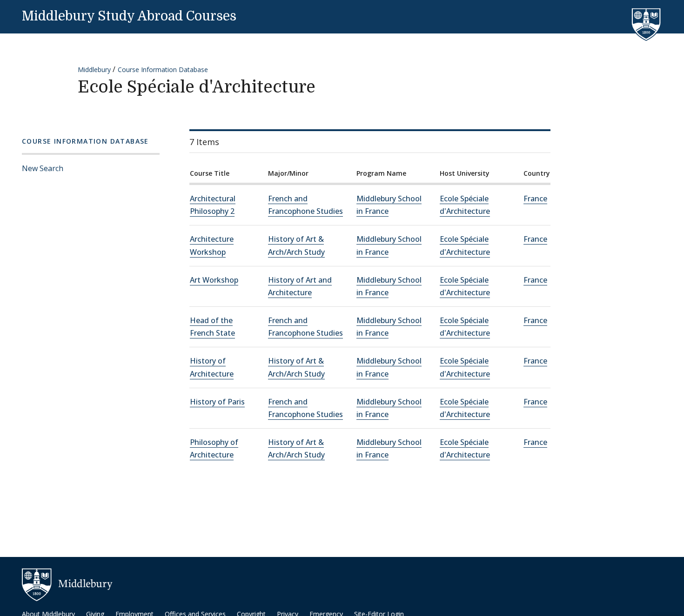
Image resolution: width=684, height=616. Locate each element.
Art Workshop (214, 280)
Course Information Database (163, 69)
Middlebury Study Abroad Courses (129, 16)
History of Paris (217, 402)
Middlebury (94, 69)
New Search (42, 168)
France (535, 198)
